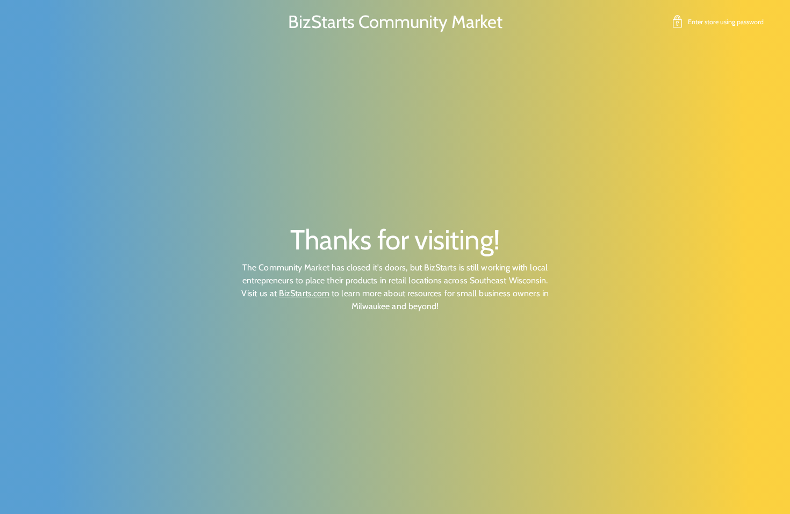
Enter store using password (726, 22)
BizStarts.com (304, 293)
